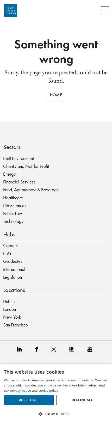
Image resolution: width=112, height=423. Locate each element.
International (14, 269)
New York (12, 317)
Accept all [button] (29, 400)
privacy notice (20, 390)
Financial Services (19, 182)
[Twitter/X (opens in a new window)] (55, 349)
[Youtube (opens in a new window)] (91, 349)
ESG (7, 253)
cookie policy (48, 390)
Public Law (12, 213)
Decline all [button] (82, 400)
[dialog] (56, 393)
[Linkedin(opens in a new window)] (20, 349)
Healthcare (13, 198)
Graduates (12, 261)
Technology (13, 221)
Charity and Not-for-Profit (26, 166)
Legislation (12, 277)
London (9, 309)
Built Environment (18, 158)
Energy (9, 174)
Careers (10, 245)
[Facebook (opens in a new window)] (38, 349)
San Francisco (15, 325)
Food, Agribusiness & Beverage (31, 190)
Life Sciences (14, 205)
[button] (56, 414)
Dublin (9, 301)
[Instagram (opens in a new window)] (73, 349)
